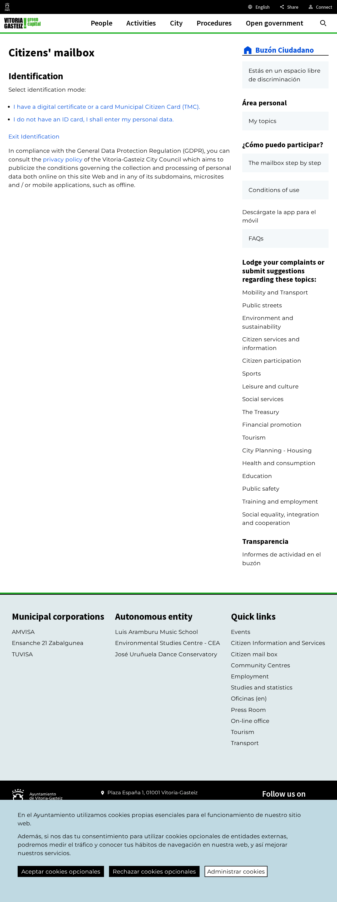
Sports (251, 373)
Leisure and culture (270, 386)
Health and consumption (278, 463)
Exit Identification (34, 136)
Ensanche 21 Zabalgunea (47, 642)
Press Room (248, 709)
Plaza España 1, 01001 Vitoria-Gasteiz (152, 793)
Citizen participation (271, 360)
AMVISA (23, 631)
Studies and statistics (262, 687)
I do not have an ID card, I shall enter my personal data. (93, 119)
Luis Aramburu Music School (156, 631)
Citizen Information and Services (278, 642)
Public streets (262, 305)
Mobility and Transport (275, 292)
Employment (250, 676)
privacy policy (62, 159)
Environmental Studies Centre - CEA (167, 642)
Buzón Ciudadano (284, 50)
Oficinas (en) (249, 698)
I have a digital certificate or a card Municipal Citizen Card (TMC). (106, 106)
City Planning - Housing (277, 450)
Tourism (254, 437)
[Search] (323, 23)
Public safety (260, 488)
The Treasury (260, 411)
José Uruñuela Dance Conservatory (166, 654)
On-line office (250, 720)
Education (257, 475)
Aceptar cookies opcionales (60, 871)
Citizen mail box (254, 654)
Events (240, 631)
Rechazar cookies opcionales (154, 871)
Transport (245, 743)
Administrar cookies (236, 871)
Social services (263, 399)
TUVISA (22, 654)
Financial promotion (271, 424)
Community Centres (260, 665)
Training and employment (280, 501)
